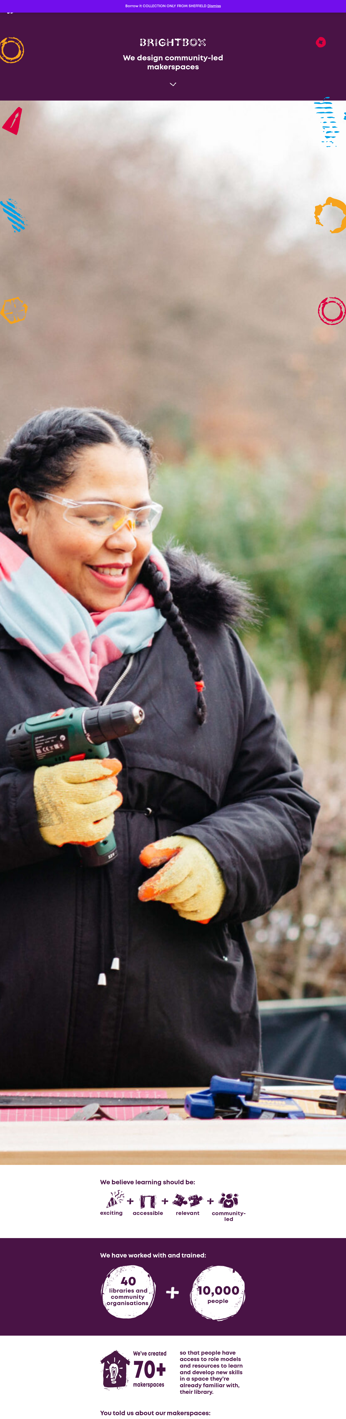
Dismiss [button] (214, 6)
